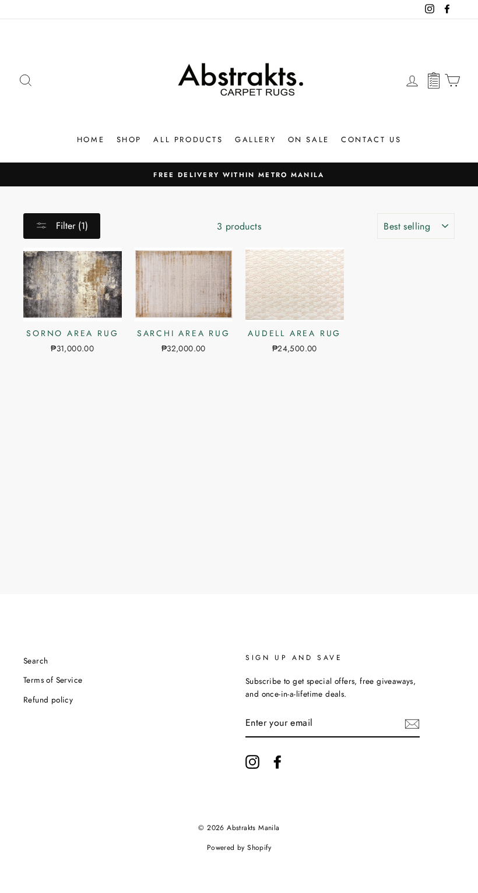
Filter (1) (70, 225)
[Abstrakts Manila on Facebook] (277, 762)
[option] (239, 174)
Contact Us (371, 139)
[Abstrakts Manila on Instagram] (252, 762)
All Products (188, 139)
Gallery (255, 139)
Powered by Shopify (239, 847)
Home (90, 139)
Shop (129, 139)
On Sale (308, 139)
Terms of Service (52, 680)
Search (35, 660)
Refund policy (48, 699)
